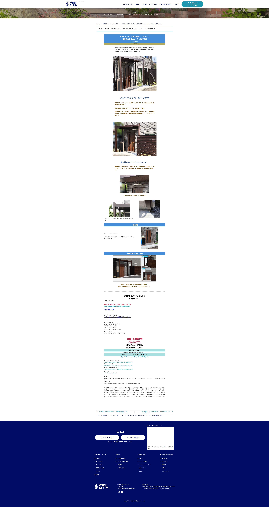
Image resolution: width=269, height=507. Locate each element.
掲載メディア (142, 468)
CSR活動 (98, 471)
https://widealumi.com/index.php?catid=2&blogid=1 (134, 357)
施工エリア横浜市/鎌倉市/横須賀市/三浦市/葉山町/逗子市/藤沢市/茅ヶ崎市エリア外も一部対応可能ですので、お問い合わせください (158, 486)
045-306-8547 (193, 2)
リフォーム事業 (121, 458)
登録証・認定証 (100, 468)
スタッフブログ (143, 461)
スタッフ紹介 (99, 464)
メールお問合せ (193, 6)
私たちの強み (99, 461)
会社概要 (98, 458)
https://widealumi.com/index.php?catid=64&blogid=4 (118, 365)
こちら (164, 446)
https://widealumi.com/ (110, 373)
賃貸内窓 (120, 464)
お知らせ (141, 458)
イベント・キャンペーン (145, 464)
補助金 (163, 468)
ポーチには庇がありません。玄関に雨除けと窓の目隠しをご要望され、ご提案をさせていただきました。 (119, 236)
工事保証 (164, 464)
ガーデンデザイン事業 (123, 461)
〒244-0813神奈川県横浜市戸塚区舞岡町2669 (134, 352)
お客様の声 (164, 458)
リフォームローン (166, 471)
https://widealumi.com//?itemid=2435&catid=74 (117, 306)
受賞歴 (140, 471)
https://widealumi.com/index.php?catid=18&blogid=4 (118, 369)
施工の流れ (164, 461)
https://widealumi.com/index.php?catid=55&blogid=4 (118, 362)
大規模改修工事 (121, 468)
